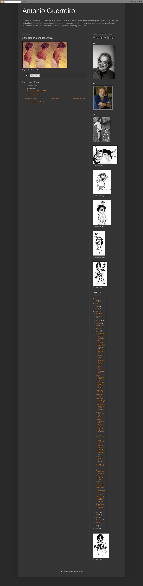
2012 (96, 303)
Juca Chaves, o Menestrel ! (100, 465)
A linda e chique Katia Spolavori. (100, 459)
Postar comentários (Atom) (36, 102)
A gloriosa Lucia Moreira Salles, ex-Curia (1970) (100, 360)
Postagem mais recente (30, 98)
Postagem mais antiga (78, 98)
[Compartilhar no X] (35, 75)
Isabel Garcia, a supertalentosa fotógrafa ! (100, 491)
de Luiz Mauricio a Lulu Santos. (100, 414)
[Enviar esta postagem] (27, 75)
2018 (96, 298)
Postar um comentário (31, 95)
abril (97, 515)
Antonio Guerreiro (48, 11)
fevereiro (99, 520)
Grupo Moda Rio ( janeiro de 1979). (100, 506)
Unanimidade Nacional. (100, 352)
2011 (96, 306)
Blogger (80, 571)
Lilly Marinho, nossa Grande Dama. (100, 385)
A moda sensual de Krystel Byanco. (100, 442)
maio (98, 512)
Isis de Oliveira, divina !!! (99, 483)
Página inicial (54, 98)
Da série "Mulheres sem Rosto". (100, 422)
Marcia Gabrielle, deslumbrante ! (100, 378)
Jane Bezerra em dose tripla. (100, 477)
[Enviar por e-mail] (31, 75)
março (98, 517)
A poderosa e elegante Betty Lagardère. (100, 336)
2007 (96, 528)
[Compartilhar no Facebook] (37, 75)
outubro (98, 320)
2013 (96, 301)
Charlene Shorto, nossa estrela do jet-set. (100, 370)
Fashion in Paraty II (99, 391)
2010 (96, 309)
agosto (98, 326)
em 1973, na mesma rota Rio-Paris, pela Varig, (100, 499)
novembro (99, 316)
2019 (96, 295)
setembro (99, 323)
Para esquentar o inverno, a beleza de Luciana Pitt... (100, 345)
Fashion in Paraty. (99, 395)
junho (98, 331)
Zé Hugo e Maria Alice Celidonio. (100, 471)
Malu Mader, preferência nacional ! (100, 400)
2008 (96, 526)
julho (98, 328)
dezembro (99, 313)
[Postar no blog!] (33, 75)
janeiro (98, 522)
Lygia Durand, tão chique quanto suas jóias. (100, 407)
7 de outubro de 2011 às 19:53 (36, 91)
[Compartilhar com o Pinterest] (39, 75)
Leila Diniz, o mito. (100, 436)
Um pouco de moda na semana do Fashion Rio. (100, 451)
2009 (96, 311)
